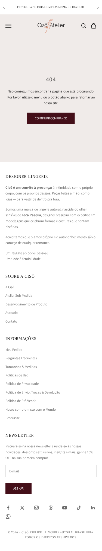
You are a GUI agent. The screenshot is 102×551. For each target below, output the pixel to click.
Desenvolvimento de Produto (26, 304)
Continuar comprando (51, 118)
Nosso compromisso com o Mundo (30, 409)
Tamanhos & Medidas (21, 366)
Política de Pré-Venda (20, 400)
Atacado (11, 312)
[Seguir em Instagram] (36, 507)
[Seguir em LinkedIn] (93, 507)
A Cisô (9, 287)
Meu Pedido (13, 349)
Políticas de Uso (16, 375)
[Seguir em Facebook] (8, 507)
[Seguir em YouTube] (64, 507)
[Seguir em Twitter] (22, 507)
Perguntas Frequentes (21, 358)
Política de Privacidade (22, 383)
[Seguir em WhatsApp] (8, 516)
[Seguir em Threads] (50, 507)
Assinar (18, 488)
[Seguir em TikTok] (79, 507)
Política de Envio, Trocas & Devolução (32, 392)
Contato (11, 321)
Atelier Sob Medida (18, 295)
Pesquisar (12, 418)
